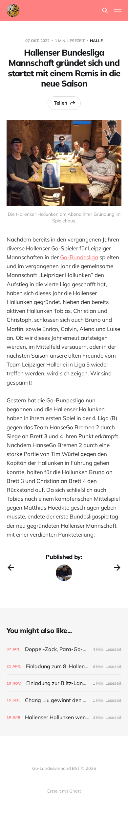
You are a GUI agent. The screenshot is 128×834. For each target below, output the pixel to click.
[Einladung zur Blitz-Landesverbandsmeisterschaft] (64, 683)
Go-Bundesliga (79, 257)
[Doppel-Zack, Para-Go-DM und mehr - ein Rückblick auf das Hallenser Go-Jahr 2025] (64, 649)
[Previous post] (11, 567)
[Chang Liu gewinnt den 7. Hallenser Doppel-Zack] (64, 700)
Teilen (60, 103)
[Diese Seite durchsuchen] (105, 10)
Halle (96, 40)
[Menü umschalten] (117, 10)
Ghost (75, 791)
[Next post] (117, 567)
